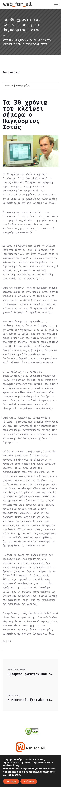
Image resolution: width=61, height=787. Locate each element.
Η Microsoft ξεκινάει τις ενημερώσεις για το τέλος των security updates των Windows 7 (30, 700)
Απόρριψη (29, 781)
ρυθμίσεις (14, 774)
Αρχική (7, 40)
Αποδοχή (11, 781)
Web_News (20, 40)
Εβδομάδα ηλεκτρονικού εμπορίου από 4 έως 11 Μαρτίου (30, 674)
